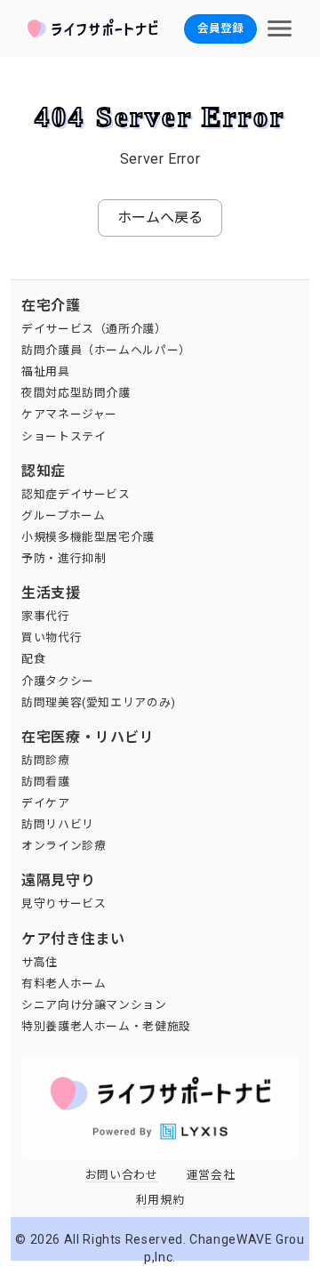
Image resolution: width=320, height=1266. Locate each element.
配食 (33, 658)
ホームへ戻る (160, 217)
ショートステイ (63, 436)
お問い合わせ (121, 1174)
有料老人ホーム (63, 983)
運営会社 (211, 1174)
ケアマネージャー (69, 414)
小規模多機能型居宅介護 (88, 537)
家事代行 (45, 616)
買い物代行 (51, 637)
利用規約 (160, 1199)
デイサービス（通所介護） (94, 328)
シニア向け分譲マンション (94, 1005)
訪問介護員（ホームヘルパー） (106, 350)
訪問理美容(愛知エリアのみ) (98, 702)
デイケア (45, 803)
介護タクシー (57, 681)
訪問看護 (45, 781)
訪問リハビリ (57, 824)
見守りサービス (63, 903)
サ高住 (39, 962)
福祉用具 (45, 371)
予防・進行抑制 (63, 558)
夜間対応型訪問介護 (76, 392)
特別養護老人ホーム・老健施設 (106, 1026)
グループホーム (63, 515)
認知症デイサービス (76, 494)
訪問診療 (45, 760)
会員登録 (220, 28)
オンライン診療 (63, 845)
